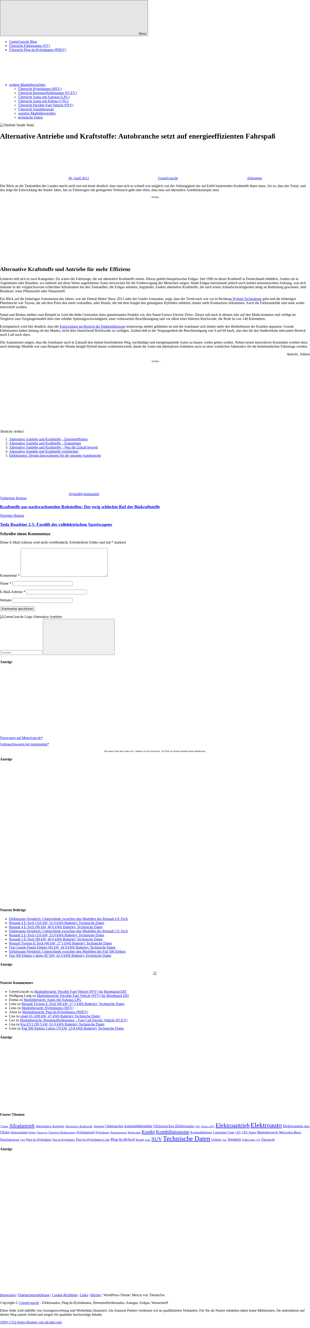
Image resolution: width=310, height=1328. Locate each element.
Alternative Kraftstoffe (79, 1126)
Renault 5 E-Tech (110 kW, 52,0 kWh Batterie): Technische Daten (56, 935)
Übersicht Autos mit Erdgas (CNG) (43, 101)
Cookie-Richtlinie (64, 1295)
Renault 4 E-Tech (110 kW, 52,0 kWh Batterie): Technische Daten (56, 923)
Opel (22, 1140)
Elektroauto (266, 1125)
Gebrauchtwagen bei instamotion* (24, 744)
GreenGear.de (168, 178)
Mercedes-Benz (290, 1132)
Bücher (96, 1295)
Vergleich (234, 1139)
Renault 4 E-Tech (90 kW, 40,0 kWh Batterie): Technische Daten (56, 927)
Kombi (148, 1132)
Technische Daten (186, 1138)
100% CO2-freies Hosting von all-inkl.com (31, 1322)
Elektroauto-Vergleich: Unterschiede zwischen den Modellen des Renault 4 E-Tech (68, 919)
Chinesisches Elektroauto (173, 1126)
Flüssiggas (42, 1132)
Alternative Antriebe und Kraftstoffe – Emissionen (45, 443)
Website (5, 600)
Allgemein (254, 178)
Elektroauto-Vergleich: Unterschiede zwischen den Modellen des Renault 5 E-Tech (68, 931)
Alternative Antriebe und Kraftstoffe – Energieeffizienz (48, 439)
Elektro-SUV (208, 1126)
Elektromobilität (18, 1132)
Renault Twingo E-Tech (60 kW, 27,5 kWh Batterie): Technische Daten (60, 943)
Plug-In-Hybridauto (39, 1139)
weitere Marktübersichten (27, 85)
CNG (197, 1126)
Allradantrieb (22, 1125)
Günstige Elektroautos (62, 1132)
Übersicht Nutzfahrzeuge (36, 109)
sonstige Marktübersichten (37, 113)
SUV (156, 1139)
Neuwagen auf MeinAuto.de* (21, 738)
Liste (231, 1132)
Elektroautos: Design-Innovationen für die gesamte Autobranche (55, 455)
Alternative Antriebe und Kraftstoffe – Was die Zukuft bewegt (53, 447)
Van (224, 1139)
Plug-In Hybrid (123, 1139)
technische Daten (30, 117)
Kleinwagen (134, 1132)
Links (84, 1295)
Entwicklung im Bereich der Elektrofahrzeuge (92, 326)
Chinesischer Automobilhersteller (128, 1126)
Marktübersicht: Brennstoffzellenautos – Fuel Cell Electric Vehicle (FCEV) (73, 1020)
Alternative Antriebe (50, 1126)
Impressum (8, 1295)
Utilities (216, 1139)
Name (5, 583)
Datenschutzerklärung (33, 1295)
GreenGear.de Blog (23, 42)
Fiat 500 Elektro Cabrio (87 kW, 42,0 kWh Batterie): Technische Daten (60, 955)
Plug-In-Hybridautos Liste (93, 1139)
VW (258, 1139)
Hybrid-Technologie (247, 299)
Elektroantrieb (233, 1125)
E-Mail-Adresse (12, 592)
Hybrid (74, 494)
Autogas (98, 1126)
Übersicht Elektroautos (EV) (29, 46)
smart (147, 1140)
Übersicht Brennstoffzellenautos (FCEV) (47, 93)
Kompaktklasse (201, 1132)
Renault (140, 1139)
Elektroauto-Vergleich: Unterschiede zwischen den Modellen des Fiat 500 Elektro (67, 951)
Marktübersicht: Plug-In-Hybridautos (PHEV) (55, 1012)
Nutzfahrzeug (9, 1139)
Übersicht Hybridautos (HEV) (40, 89)
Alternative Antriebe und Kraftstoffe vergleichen (43, 451)
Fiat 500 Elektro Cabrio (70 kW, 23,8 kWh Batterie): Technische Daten (73, 1028)
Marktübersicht (267, 1132)
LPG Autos (249, 1132)
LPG (238, 1132)
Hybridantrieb (89, 494)
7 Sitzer (4, 1126)
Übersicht (268, 1139)
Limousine (220, 1132)
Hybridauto (103, 1132)
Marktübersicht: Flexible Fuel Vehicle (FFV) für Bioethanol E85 (80, 992)
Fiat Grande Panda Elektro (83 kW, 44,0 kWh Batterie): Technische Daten (62, 947)
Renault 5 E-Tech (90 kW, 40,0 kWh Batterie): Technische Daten (56, 939)
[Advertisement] (136, 230)
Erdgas (32, 1132)
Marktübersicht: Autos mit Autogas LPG (52, 1000)
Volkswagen (248, 1139)
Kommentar (10, 575)
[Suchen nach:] (21, 652)
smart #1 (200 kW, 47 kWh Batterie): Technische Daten (60, 1016)
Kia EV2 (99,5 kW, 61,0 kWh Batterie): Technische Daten (62, 1024)
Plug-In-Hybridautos (63, 1139)
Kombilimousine (172, 1132)
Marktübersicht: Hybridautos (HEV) (48, 1008)
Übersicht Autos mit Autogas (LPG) (44, 97)
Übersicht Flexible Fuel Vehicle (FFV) (45, 105)
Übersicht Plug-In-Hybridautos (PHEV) (37, 50)
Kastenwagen (119, 1132)
